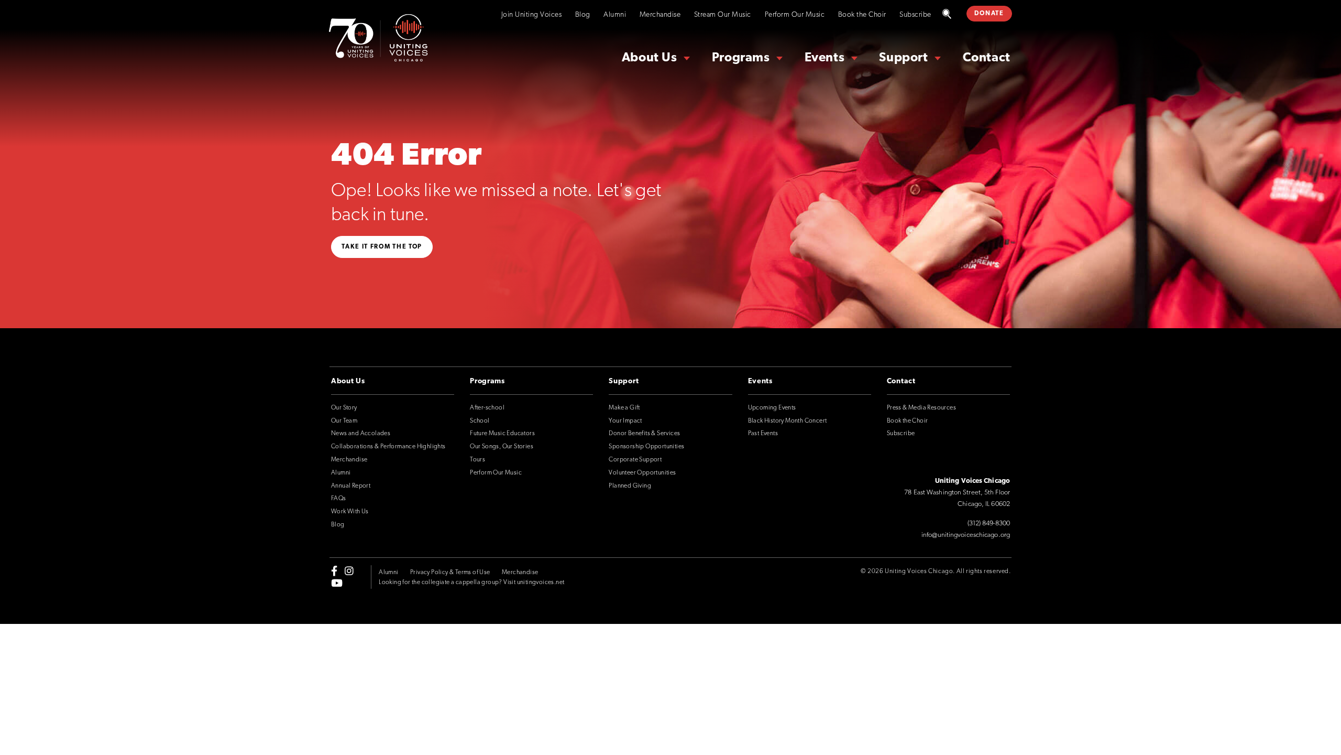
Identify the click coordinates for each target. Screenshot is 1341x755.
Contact (986, 58)
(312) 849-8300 (989, 523)
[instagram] (349, 571)
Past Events (763, 433)
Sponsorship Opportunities (646, 447)
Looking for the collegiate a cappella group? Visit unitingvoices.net (471, 582)
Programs (741, 58)
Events (825, 58)
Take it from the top (382, 247)
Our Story (344, 408)
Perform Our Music (795, 15)
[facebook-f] (334, 571)
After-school (487, 408)
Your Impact (625, 421)
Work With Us (350, 512)
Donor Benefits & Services (644, 433)
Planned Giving (630, 486)
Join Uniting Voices (531, 15)
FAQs (338, 498)
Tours (477, 460)
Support (903, 58)
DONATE (989, 13)
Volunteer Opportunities (642, 473)
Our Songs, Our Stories (501, 447)
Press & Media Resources (921, 408)
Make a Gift (624, 408)
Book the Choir (862, 15)
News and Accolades (360, 433)
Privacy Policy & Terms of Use (450, 572)
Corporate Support (635, 460)
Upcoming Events (772, 408)
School (479, 421)
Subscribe (915, 15)
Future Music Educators (502, 433)
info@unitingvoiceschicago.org (965, 535)
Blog (582, 15)
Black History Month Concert (787, 421)
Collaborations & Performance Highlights (388, 447)
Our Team (344, 421)
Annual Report (350, 486)
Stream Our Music (722, 15)
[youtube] (337, 582)
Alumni (614, 15)
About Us (649, 58)
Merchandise (660, 15)
